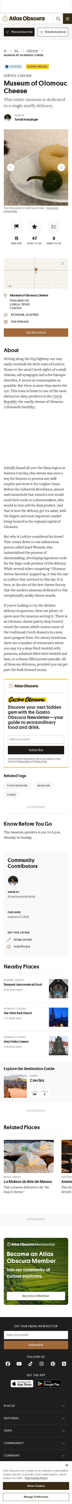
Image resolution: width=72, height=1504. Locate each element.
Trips (8, 1430)
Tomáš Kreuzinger (26, 119)
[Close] (67, 1465)
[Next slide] (61, 167)
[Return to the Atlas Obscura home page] (24, 18)
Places (9, 1405)
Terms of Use (41, 761)
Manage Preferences (36, 1496)
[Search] (58, 18)
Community (14, 1443)
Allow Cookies (36, 1485)
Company (12, 1455)
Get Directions (36, 332)
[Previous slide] (11, 167)
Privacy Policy (24, 761)
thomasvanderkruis (21, 896)
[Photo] (58, 988)
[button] (16, 227)
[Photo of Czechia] (15, 1086)
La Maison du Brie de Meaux (28, 1182)
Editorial (11, 1418)
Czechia (37, 1080)
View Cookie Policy (36, 1478)
